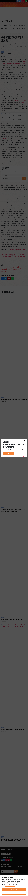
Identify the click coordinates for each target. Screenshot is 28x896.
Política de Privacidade (10, 886)
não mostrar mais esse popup (20, 456)
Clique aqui (8, 453)
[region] (14, 885)
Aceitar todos (14, 889)
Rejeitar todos (14, 893)
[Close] (26, 876)
